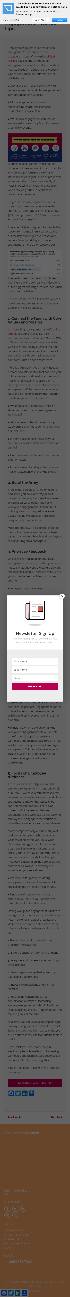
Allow (60, 20)
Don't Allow (40, 20)
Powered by (7, 20)
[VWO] (15, 20)
